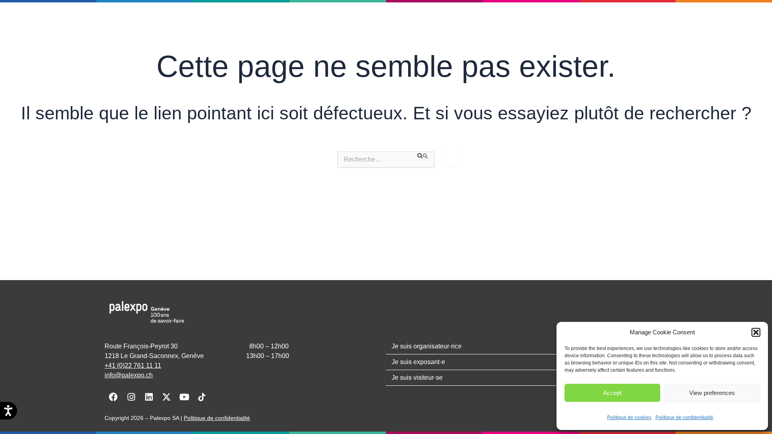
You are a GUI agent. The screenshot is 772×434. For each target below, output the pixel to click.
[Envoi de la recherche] (423, 155)
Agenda (295, 23)
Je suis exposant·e (484, 23)
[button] (756, 332)
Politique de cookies (629, 417)
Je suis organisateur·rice (402, 23)
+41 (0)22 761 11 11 (133, 365)
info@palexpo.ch (129, 375)
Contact (331, 23)
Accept (612, 392)
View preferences (712, 392)
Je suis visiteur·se (555, 23)
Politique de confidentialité (684, 417)
